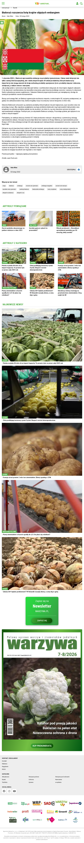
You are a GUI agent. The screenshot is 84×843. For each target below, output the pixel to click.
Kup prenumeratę (42, 746)
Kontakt (4, 761)
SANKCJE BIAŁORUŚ (24, 189)
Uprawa (31, 782)
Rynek (15, 8)
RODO (4, 769)
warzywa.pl (5, 8)
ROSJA (4, 186)
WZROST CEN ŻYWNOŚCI (32, 186)
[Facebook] (79, 170)
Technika (4, 782)
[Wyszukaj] (81, 3)
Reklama (4, 764)
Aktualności (5, 777)
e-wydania (58, 782)
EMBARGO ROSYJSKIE (47, 186)
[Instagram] (9, 791)
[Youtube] (14, 791)
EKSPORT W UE (20, 192)
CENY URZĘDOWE (52, 189)
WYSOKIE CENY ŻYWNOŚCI (9, 189)
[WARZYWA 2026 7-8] (42, 685)
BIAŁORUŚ (11, 186)
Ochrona (31, 779)
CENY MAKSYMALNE (65, 189)
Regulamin (5, 766)
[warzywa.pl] (42, 3)
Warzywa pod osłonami (62, 777)
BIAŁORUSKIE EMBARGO (38, 189)
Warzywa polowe (34, 777)
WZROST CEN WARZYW (61, 186)
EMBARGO (19, 186)
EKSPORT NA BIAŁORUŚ (8, 192)
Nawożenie (58, 779)
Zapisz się (42, 620)
